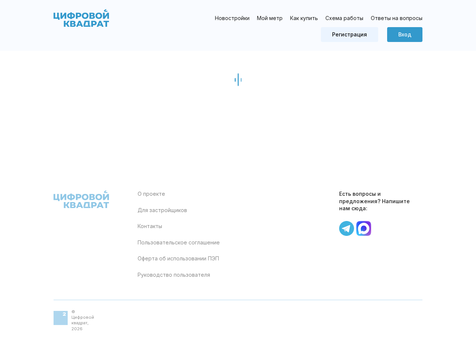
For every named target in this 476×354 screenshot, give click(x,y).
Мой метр (270, 18)
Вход (404, 34)
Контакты (150, 226)
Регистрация (349, 34)
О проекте (151, 194)
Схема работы (344, 18)
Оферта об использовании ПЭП (178, 258)
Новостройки (232, 18)
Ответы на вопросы (396, 18)
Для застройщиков (162, 210)
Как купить (304, 18)
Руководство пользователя (174, 275)
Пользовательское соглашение (179, 242)
